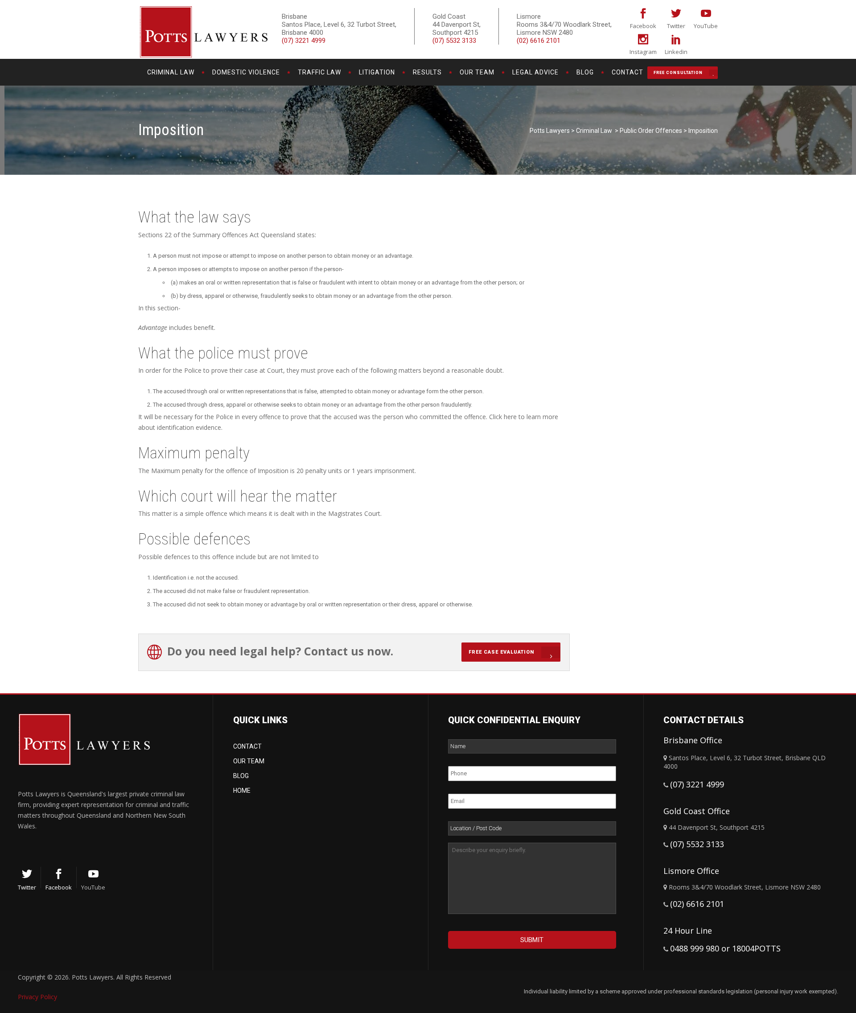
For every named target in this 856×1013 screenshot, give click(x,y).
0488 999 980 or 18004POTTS (725, 948)
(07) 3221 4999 (303, 41)
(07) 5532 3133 (454, 41)
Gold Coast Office (696, 811)
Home (242, 790)
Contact (247, 746)
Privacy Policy (37, 996)
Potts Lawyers (550, 131)
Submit (531, 940)
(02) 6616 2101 (538, 41)
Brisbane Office (692, 740)
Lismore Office (691, 870)
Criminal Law (594, 131)
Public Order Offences (651, 131)
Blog (241, 775)
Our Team (248, 761)
